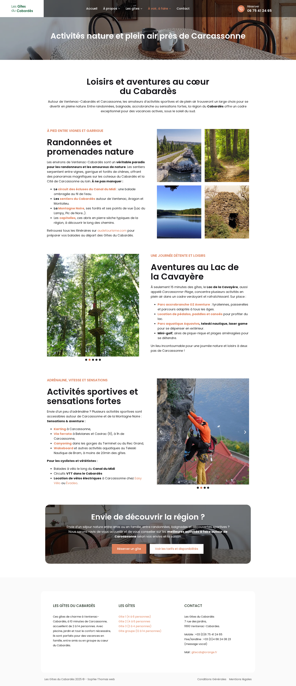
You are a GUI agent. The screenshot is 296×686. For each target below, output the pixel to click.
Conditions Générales (211, 679)
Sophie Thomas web (101, 679)
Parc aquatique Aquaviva (178, 323)
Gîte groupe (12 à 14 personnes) (140, 631)
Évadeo (71, 483)
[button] (51, 306)
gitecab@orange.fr (204, 652)
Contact (183, 8)
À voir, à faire (158, 8)
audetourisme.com (112, 230)
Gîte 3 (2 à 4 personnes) (135, 626)
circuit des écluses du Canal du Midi (87, 189)
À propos (110, 8)
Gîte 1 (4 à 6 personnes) (135, 617)
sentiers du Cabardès (77, 199)
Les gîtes (132, 8)
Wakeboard (63, 448)
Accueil (91, 8)
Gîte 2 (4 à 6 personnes (134, 621)
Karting (60, 429)
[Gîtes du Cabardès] (22, 8)
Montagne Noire (71, 208)
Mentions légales (240, 679)
